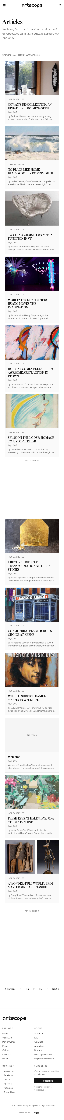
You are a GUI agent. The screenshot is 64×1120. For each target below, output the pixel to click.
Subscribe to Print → (43, 1087)
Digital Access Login (44, 1058)
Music (5, 1046)
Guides (5, 1050)
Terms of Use (24, 1113)
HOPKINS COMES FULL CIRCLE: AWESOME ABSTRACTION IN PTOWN (30, 372)
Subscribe (48, 1080)
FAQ (36, 1037)
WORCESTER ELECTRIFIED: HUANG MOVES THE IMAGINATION (27, 303)
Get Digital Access (43, 1054)
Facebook (9, 1075)
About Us (38, 1033)
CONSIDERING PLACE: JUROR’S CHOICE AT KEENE (30, 632)
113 (27, 988)
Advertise (39, 1046)
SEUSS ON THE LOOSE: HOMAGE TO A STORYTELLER (31, 439)
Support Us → (40, 1090)
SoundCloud (10, 1092)
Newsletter (9, 1071)
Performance (8, 1041)
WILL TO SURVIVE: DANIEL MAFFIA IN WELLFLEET (27, 698)
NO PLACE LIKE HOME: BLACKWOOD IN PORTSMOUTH (30, 171)
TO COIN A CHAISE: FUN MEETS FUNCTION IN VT (30, 236)
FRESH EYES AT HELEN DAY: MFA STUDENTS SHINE (31, 820)
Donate (38, 1050)
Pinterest (8, 1083)
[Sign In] (60, 5)
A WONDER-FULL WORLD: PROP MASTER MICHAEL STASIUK (30, 885)
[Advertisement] (32, 489)
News (5, 1033)
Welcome (14, 757)
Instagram (9, 1087)
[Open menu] (4, 5)
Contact (38, 1041)
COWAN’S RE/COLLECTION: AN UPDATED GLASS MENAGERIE (30, 106)
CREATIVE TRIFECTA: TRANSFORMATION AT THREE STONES (29, 565)
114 (34, 988)
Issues (5, 1058)
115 (40, 988)
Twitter (7, 1079)
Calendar (6, 1054)
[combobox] (39, 1112)
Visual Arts (7, 1037)
